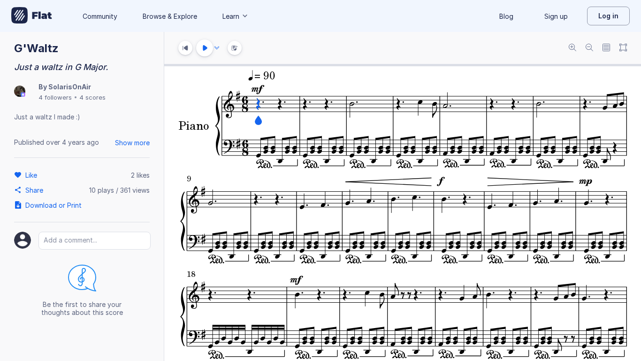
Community (100, 16)
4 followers (55, 97)
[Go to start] (185, 48)
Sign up (556, 16)
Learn (230, 16)
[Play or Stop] (204, 47)
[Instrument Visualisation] (235, 48)
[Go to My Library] (31, 16)
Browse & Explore (170, 16)
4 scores (92, 97)
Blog (506, 16)
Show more (132, 143)
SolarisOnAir (69, 87)
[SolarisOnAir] (19, 92)
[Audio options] (217, 47)
